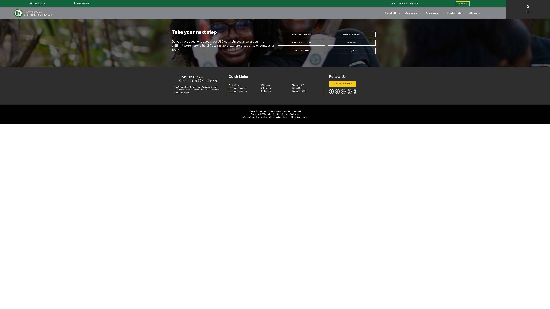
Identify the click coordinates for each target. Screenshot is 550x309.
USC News (265, 85)
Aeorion (402, 3)
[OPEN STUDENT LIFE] (463, 13)
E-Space (414, 3)
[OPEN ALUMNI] (479, 13)
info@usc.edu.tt (39, 3)
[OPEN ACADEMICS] (420, 13)
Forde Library (234, 85)
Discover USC (298, 85)
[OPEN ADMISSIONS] (441, 13)
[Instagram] (349, 91)
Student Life (266, 91)
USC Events (266, 88)
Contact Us (297, 88)
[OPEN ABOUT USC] (399, 13)
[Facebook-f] (331, 91)
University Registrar (237, 88)
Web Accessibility (283, 111)
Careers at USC (299, 91)
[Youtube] (343, 91)
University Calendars (238, 91)
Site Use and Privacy (266, 111)
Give (393, 3)
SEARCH (528, 12)
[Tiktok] (337, 91)
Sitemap (252, 111)
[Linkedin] (355, 91)
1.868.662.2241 (83, 3)
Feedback (297, 111)
